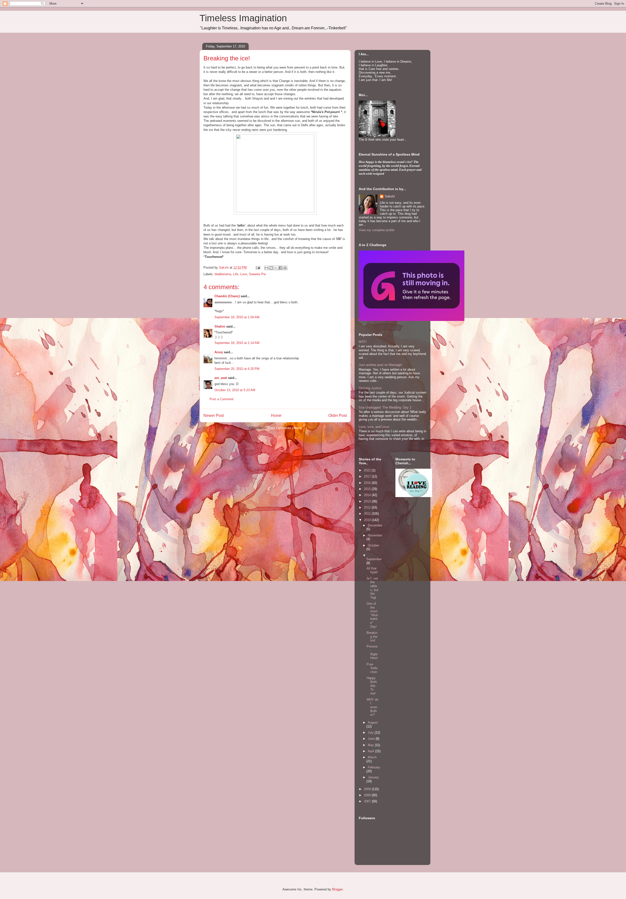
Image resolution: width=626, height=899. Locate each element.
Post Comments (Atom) (285, 428)
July (371, 732)
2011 (368, 513)
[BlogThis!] (271, 267)
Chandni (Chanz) (227, 296)
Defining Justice (370, 388)
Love (243, 274)
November (375, 535)
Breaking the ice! (372, 636)
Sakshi (390, 196)
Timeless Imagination (243, 18)
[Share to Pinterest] (285, 267)
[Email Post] (257, 267)
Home (276, 415)
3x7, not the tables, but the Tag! (372, 588)
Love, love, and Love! (374, 427)
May (371, 745)
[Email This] (266, 267)
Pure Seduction (372, 668)
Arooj (218, 352)
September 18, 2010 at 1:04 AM (236, 317)
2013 (368, 501)
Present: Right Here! (372, 652)
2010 (368, 520)
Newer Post (213, 415)
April (371, 751)
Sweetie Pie (257, 274)
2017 (368, 476)
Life (235, 274)
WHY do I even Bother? (372, 707)
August (373, 722)
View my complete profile (376, 230)
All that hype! (372, 570)
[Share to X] (275, 267)
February (374, 767)
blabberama (223, 274)
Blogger (337, 889)
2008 (368, 795)
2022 (368, 470)
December (375, 525)
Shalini (219, 326)
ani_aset (220, 378)
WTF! (363, 342)
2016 (368, 483)
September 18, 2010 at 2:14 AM (236, 343)
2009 (368, 789)
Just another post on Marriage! (380, 365)
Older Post (337, 415)
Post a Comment (222, 399)
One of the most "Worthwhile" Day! (372, 615)
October (373, 545)
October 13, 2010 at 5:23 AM (234, 390)
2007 (368, 801)
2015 (368, 489)
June (372, 738)
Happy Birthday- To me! (372, 685)
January (373, 777)
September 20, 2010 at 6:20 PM (236, 369)
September (374, 559)
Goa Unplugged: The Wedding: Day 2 (385, 407)
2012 (368, 507)
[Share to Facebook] (280, 267)
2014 (368, 495)
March (372, 757)
